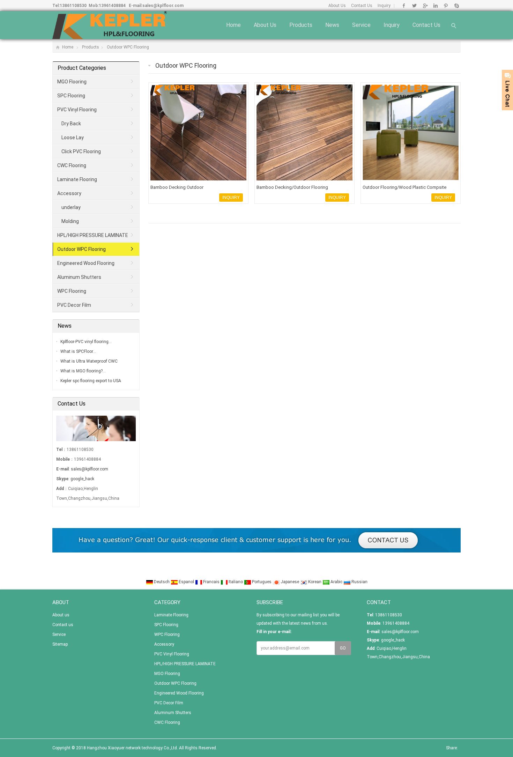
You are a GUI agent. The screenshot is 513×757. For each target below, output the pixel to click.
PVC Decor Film (74, 305)
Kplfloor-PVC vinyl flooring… (86, 341)
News (332, 25)
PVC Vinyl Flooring (77, 109)
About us (265, 25)
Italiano (236, 581)
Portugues (262, 581)
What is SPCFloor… (78, 351)
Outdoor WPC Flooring (128, 47)
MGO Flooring (72, 81)
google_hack (82, 478)
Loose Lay (72, 137)
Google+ (425, 5)
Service (361, 25)
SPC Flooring (71, 95)
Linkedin (435, 5)
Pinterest (445, 5)
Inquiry (384, 5)
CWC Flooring (71, 165)
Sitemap (60, 644)
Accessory (69, 193)
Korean (314, 581)
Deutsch (162, 581)
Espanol (186, 581)
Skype (456, 5)
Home (233, 25)
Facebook (404, 5)
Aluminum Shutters (79, 277)
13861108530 (73, 5)
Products (300, 25)
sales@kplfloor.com (163, 5)
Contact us (426, 25)
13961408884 (112, 5)
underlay (71, 207)
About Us (337, 5)
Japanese (290, 581)
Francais (211, 581)
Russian (358, 581)
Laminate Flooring (77, 179)
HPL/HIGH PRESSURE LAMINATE (92, 235)
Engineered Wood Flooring (85, 263)
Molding (70, 221)
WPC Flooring (71, 291)
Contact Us (361, 5)
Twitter (414, 5)
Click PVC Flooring (81, 151)
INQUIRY (231, 197)
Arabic (336, 581)
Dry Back (71, 123)
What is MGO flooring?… (83, 371)
